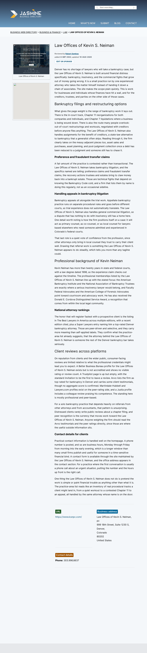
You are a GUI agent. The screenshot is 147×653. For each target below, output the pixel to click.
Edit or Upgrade (64, 61)
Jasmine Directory (26, 14)
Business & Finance (50, 32)
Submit (104, 23)
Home (71, 23)
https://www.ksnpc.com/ (68, 516)
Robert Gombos (72, 54)
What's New (88, 23)
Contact (131, 23)
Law (65, 32)
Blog (117, 23)
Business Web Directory (23, 32)
